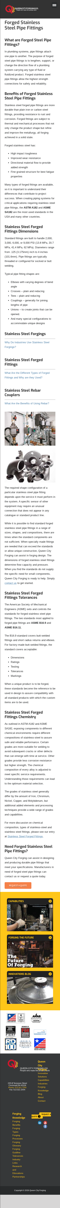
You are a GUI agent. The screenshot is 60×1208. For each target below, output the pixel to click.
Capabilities (43, 1080)
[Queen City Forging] (10, 1061)
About (41, 1097)
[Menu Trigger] (54, 5)
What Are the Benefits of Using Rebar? (27, 403)
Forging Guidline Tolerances (17, 1152)
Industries (42, 1083)
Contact (41, 1101)
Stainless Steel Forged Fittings (25, 836)
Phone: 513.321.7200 (17, 1087)
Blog (40, 1094)
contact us (11, 583)
